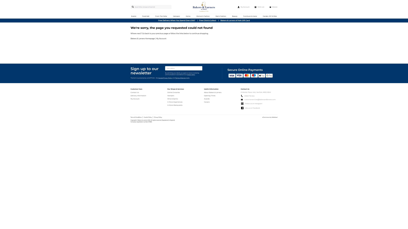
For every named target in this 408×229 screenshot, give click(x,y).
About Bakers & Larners (212, 92)
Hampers (170, 96)
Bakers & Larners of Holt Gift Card (235, 20)
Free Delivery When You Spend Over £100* (176, 20)
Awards (207, 99)
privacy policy (191, 74)
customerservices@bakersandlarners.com (260, 100)
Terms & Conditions (136, 117)
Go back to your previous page (155, 33)
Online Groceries (173, 92)
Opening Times (209, 96)
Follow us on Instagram (253, 104)
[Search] (132, 7)
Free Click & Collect (207, 20)
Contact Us (135, 92)
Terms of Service (180, 78)
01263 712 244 (249, 96)
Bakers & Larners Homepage (143, 39)
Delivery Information (138, 96)
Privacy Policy (158, 117)
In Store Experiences (174, 102)
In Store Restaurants (174, 105)
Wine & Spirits (172, 99)
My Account (161, 39)
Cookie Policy (148, 117)
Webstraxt (274, 117)
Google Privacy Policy (165, 78)
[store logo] (204, 7)
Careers (207, 102)
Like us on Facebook (252, 108)
